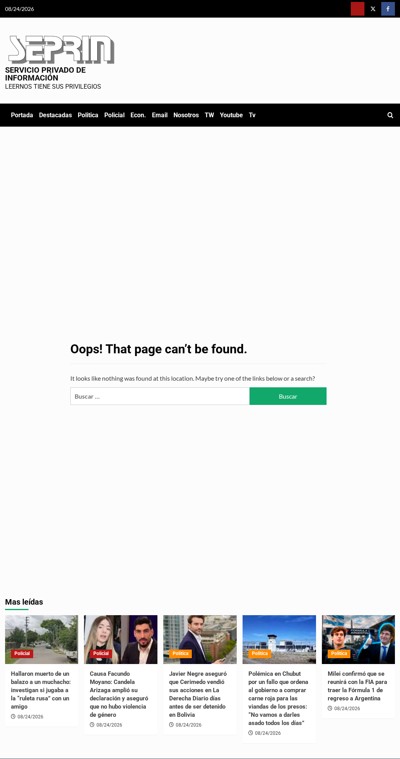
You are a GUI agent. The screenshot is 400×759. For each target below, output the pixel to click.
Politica (88, 115)
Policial (114, 115)
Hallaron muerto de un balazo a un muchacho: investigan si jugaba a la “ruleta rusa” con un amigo (41, 690)
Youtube (231, 115)
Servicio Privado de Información (45, 73)
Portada (22, 115)
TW (209, 115)
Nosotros (186, 115)
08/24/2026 (30, 717)
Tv (252, 115)
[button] (390, 115)
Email (160, 115)
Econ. (138, 115)
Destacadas (55, 115)
